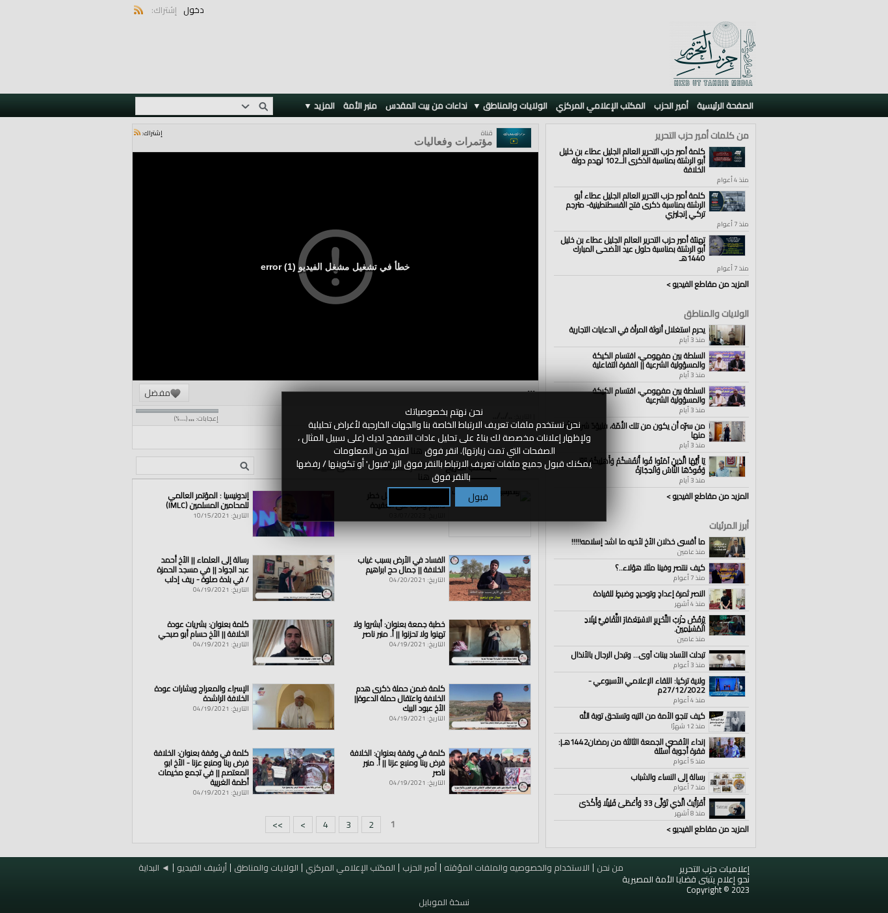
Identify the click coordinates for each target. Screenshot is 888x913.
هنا (417, 450)
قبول (478, 496)
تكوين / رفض (419, 496)
